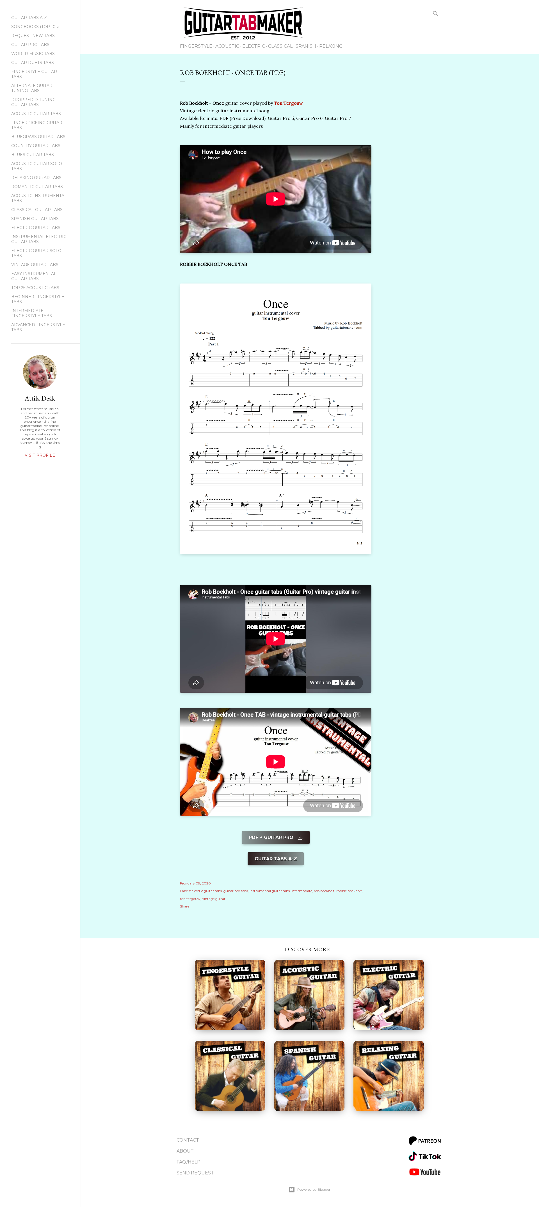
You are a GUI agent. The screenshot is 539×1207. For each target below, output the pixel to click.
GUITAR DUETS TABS (32, 62)
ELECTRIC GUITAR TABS (35, 227)
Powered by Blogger (313, 1189)
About (185, 1151)
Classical (280, 46)
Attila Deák (40, 398)
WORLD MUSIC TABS (33, 53)
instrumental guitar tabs (270, 891)
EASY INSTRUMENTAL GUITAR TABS (33, 276)
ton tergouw (190, 899)
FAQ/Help (188, 1162)
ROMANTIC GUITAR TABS (37, 186)
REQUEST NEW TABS (33, 35)
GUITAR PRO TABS (30, 44)
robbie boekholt (349, 891)
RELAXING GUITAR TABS (36, 177)
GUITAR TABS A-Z (29, 17)
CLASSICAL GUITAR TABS (37, 209)
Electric (253, 46)
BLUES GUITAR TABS (32, 154)
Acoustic (227, 46)
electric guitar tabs (207, 891)
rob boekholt (324, 891)
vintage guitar (213, 899)
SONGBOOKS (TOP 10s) (35, 26)
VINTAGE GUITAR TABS (34, 264)
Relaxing (331, 46)
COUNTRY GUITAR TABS (35, 145)
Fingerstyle (196, 46)
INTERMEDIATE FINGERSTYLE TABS (31, 313)
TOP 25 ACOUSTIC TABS (35, 287)
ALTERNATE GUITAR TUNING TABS (31, 88)
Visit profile (40, 455)
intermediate (301, 891)
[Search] (435, 14)
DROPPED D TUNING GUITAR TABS (33, 102)
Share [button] (184, 906)
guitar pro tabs (235, 891)
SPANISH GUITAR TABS (35, 218)
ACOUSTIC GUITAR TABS (36, 113)
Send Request (195, 1173)
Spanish (306, 46)
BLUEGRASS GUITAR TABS (38, 136)
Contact (188, 1140)
